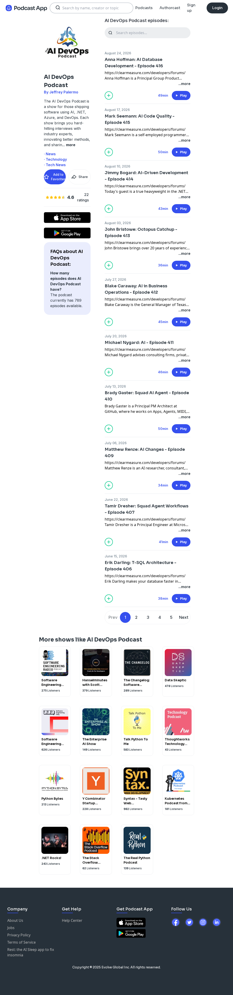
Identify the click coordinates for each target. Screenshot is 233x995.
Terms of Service (21, 942)
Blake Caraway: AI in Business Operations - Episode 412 (136, 289)
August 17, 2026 (117, 110)
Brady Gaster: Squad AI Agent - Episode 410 (147, 396)
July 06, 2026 (116, 443)
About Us (15, 920)
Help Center (72, 920)
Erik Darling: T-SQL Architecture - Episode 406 (140, 565)
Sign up (191, 8)
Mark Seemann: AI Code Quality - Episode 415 (140, 119)
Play (183, 95)
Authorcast (170, 7)
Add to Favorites (58, 177)
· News (50, 154)
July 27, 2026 (115, 279)
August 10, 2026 (117, 166)
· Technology (55, 159)
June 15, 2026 (116, 556)
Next (183, 617)
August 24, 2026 (118, 53)
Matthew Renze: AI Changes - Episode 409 (145, 452)
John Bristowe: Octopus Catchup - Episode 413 (141, 232)
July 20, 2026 (116, 336)
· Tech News (55, 165)
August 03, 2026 (118, 223)
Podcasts (144, 7)
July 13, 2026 (115, 386)
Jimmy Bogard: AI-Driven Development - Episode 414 (146, 176)
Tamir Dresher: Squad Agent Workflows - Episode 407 (146, 509)
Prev (113, 617)
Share (83, 177)
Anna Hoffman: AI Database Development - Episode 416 (134, 62)
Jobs (11, 927)
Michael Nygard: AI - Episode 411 (139, 342)
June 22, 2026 (116, 499)
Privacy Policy (18, 934)
